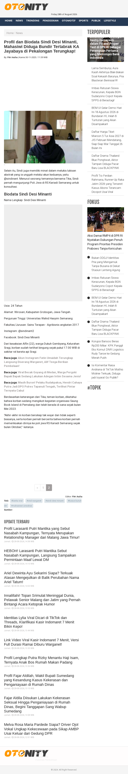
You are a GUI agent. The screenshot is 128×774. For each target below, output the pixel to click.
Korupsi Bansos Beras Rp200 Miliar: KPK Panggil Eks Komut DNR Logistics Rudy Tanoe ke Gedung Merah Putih (108, 349)
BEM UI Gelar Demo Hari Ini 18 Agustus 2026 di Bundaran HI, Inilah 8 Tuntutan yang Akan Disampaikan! (107, 116)
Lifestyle (110, 20)
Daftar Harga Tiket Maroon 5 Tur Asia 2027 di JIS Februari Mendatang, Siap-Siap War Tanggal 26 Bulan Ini (108, 140)
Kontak (38, 753)
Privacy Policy (41, 756)
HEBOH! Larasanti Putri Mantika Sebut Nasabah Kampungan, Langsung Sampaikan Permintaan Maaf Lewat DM (40, 555)
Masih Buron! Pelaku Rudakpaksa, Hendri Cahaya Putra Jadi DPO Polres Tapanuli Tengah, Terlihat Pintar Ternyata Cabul (43, 386)
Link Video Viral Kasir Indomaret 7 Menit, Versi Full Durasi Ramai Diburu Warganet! (41, 642)
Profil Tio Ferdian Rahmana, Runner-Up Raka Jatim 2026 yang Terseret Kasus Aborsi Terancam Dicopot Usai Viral (108, 184)
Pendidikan (50, 20)
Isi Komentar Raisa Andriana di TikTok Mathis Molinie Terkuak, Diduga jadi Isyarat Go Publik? (107, 371)
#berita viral (16, 500)
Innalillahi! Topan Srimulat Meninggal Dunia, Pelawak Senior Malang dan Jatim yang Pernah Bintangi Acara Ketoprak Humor (42, 599)
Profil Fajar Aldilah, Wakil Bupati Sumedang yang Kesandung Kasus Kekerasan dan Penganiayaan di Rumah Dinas (39, 680)
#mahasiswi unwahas (21, 506)
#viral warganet (34, 500)
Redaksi (39, 750)
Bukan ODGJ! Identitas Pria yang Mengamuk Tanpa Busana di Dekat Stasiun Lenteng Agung (106, 264)
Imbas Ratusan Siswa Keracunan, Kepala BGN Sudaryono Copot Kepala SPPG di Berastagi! (107, 94)
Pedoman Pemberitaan (46, 760)
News (19, 20)
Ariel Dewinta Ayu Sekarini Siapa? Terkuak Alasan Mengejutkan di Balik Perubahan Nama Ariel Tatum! (41, 577)
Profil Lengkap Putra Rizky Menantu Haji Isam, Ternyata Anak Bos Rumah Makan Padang (41, 660)
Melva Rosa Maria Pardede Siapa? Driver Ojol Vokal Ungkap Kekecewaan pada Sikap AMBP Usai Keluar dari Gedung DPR (41, 729)
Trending (32, 20)
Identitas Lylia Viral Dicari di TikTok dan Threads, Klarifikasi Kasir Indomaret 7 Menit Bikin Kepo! (39, 622)
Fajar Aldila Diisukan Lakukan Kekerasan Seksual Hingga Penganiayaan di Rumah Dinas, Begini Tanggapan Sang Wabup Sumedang (37, 704)
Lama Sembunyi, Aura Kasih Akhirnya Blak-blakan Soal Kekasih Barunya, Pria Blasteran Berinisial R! (108, 74)
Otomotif (69, 20)
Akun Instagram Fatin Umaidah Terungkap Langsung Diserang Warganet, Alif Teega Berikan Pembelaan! (38, 362)
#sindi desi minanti (55, 500)
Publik (96, 20)
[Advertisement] (43, 84)
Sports (83, 20)
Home (8, 20)
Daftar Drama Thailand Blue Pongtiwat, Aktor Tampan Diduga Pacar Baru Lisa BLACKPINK (105, 162)
